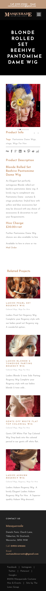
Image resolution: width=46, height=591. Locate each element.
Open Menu (38, 14)
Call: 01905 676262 (19, 4)
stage (9, 144)
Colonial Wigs (11, 309)
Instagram (27, 567)
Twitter (12, 571)
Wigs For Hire (20, 144)
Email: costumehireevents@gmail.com (22, 5)
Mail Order (12, 248)
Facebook (12, 567)
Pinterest (24, 571)
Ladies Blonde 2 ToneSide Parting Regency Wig (19, 363)
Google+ (13, 575)
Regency (21, 482)
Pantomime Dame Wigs (24, 139)
